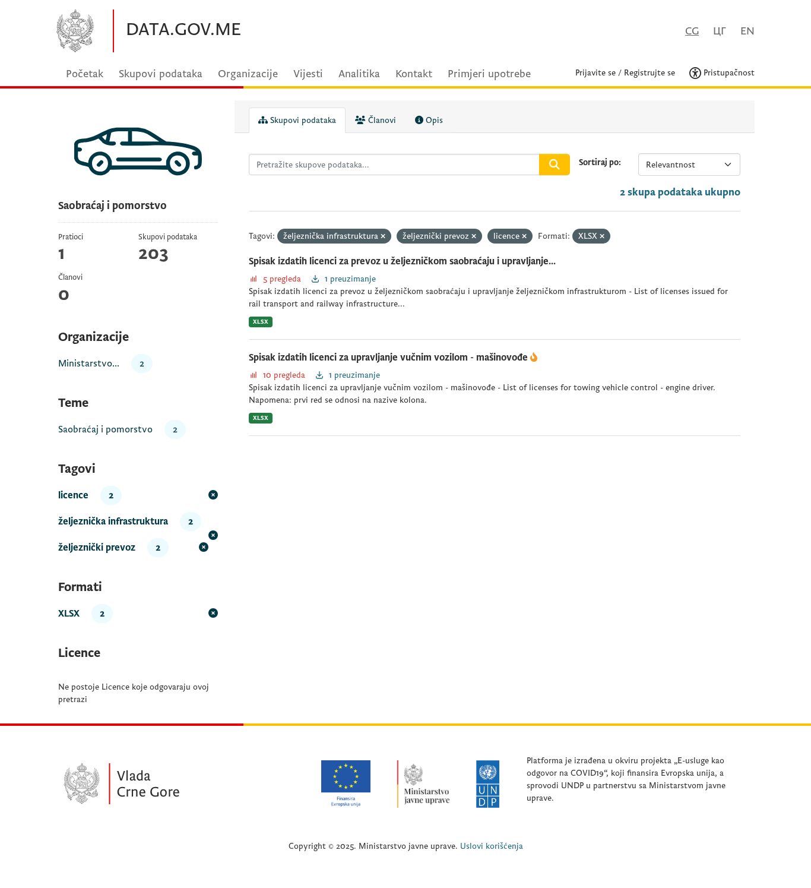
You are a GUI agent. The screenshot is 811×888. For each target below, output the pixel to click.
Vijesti (308, 74)
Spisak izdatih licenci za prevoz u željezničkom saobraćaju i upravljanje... (402, 261)
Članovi (381, 120)
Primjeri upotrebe (489, 74)
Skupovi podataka (160, 74)
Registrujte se (649, 73)
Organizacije (248, 74)
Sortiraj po (599, 162)
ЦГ (719, 31)
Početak (84, 74)
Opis (433, 120)
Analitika (359, 74)
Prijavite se (595, 73)
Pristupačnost (728, 73)
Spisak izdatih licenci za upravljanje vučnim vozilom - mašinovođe (389, 358)
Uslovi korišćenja (491, 846)
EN (747, 31)
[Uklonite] (383, 237)
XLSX (260, 322)
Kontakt (413, 74)
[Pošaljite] (554, 164)
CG (692, 31)
